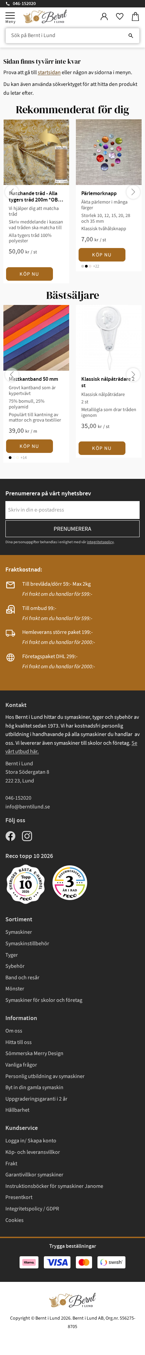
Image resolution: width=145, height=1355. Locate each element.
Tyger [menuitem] (11, 955)
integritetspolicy (100, 542)
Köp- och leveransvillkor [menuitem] (32, 1152)
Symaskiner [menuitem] (18, 932)
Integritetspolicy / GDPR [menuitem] (32, 1208)
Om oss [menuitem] (13, 1031)
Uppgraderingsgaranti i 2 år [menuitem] (36, 1099)
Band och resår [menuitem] (22, 977)
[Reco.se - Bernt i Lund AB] (69, 882)
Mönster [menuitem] (14, 988)
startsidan (49, 72)
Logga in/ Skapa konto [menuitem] (30, 1140)
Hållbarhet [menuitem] (17, 1110)
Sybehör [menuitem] (15, 966)
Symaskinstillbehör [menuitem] (27, 943)
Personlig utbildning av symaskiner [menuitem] (45, 1076)
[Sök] (130, 35)
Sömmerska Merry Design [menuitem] (34, 1053)
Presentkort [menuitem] (18, 1197)
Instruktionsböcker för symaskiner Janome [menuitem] (54, 1186)
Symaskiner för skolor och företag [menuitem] (43, 1000)
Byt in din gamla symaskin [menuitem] (34, 1087)
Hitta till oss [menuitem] (18, 1042)
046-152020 (24, 3)
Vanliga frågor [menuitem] (21, 1065)
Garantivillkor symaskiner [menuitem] (34, 1174)
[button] (10, 15)
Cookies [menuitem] (14, 1220)
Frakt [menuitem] (11, 1163)
